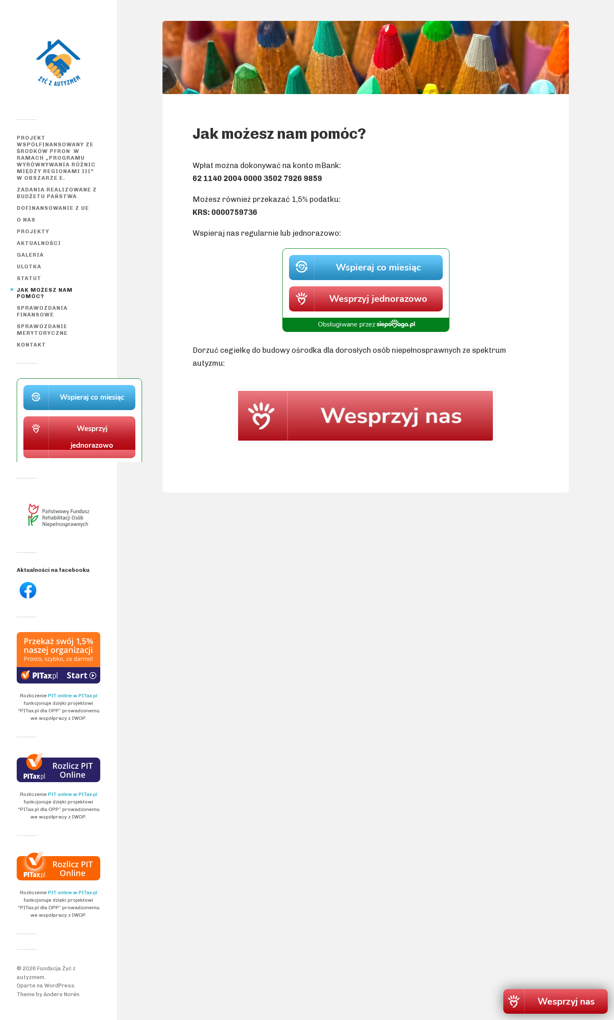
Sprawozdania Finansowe (42, 311)
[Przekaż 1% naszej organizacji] (58, 681)
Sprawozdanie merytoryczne (42, 329)
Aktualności (39, 243)
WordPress (59, 985)
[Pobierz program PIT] (58, 878)
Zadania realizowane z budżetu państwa (57, 192)
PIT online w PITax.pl (72, 696)
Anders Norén (61, 994)
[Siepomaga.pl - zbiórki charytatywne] (79, 460)
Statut (29, 278)
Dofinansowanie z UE (53, 208)
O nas (26, 220)
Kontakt (31, 345)
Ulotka (29, 266)
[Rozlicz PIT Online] (58, 780)
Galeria (30, 255)
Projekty (33, 231)
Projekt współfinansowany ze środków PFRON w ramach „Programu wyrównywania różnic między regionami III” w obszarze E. (56, 158)
